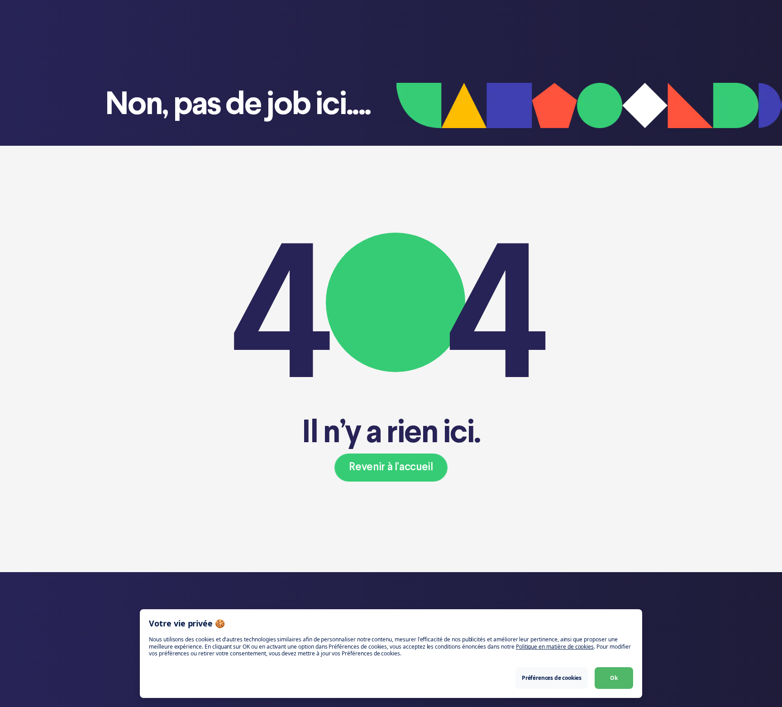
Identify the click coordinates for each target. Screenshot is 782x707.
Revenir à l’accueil (391, 467)
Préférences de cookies (552, 678)
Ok (614, 678)
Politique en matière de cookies (555, 646)
